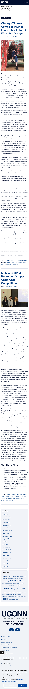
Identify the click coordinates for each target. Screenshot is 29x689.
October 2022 (6, 533)
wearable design (14, 264)
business (7, 262)
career (9, 578)
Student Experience (6, 642)
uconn (7, 264)
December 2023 (6, 525)
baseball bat (17, 576)
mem (24, 262)
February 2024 (6, 520)
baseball (13, 576)
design (8, 581)
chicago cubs (15, 578)
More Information (10, 685)
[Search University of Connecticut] (24, 2)
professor (23, 591)
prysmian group (5, 592)
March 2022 (5, 544)
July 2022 (5, 541)
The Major (4, 639)
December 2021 (6, 550)
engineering (19, 262)
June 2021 (5, 563)
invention (4, 585)
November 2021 (6, 552)
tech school (17, 596)
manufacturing (8, 588)
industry (16, 583)
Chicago (13, 262)
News (8, 260)
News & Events (5, 650)
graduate (6, 583)
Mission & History (5, 636)
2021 (4, 576)
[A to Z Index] (27, 2)
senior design (23, 592)
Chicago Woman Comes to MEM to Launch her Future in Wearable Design (14, 28)
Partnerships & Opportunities (9, 647)
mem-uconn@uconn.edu (10, 666)
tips (19, 596)
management (11, 498)
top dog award (23, 596)
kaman (7, 585)
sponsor (18, 498)
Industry (18, 494)
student (3, 264)
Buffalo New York (23, 576)
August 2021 (5, 561)
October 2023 (6, 528)
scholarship (11, 592)
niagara (3, 591)
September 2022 (7, 536)
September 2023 (7, 530)
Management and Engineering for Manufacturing (6, 8)
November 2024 (6, 517)
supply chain (13, 594)
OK (21, 685)
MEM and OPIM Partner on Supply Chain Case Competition (12, 278)
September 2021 (6, 558)
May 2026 (5, 514)
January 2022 (6, 547)
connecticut (4, 581)
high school (10, 583)
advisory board (8, 576)
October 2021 (6, 555)
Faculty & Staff (5, 645)
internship (21, 583)
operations (7, 591)
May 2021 (5, 566)
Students (24, 260)
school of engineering (17, 592)
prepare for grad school (16, 591)
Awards (8, 494)
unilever (11, 500)
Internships (24, 494)
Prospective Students (16, 260)
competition (22, 496)
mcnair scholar (18, 588)
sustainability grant (11, 596)
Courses (13, 494)
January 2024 (6, 522)
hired (14, 583)
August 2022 (6, 539)
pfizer (11, 591)
